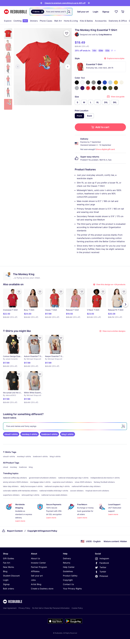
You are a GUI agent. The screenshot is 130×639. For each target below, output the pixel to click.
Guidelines (68, 571)
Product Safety (70, 575)
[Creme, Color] (121, 82)
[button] (65, 3)
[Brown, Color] (116, 88)
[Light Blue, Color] (110, 82)
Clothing (20, 21)
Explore (7, 21)
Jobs (33, 580)
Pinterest (104, 576)
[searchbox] (65, 426)
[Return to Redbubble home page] (15, 11)
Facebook (104, 563)
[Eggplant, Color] (82, 88)
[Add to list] (67, 33)
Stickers (34, 21)
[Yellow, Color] (116, 82)
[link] (11, 434)
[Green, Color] (105, 88)
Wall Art (58, 21)
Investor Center (38, 562)
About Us (35, 558)
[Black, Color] (77, 82)
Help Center (69, 567)
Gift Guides (8, 558)
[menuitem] (7, 20)
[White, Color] (82, 82)
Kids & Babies (86, 21)
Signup (6, 584)
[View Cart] (123, 12)
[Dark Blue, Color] (99, 82)
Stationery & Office (118, 21)
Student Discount (11, 575)
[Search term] (68, 11)
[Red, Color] (88, 88)
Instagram (104, 558)
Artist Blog (36, 584)
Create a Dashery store (42, 588)
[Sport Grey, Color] (77, 88)
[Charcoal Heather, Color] (88, 82)
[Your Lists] (116, 12)
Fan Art (6, 562)
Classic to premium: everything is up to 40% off (65, 3)
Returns (66, 562)
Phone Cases (46, 21)
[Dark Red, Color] (94, 88)
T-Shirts (7, 452)
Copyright (68, 580)
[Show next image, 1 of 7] (67, 66)
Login (5, 580)
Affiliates (35, 571)
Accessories (101, 21)
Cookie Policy (77, 608)
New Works (8, 567)
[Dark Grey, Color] (99, 88)
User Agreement (10, 608)
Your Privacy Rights (72, 588)
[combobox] (51, 11)
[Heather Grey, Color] (94, 82)
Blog (5, 571)
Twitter (103, 567)
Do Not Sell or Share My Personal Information (51, 608)
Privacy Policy (24, 608)
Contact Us (68, 584)
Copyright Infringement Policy (42, 531)
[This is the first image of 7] (17, 66)
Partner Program (39, 567)
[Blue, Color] (105, 82)
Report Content (15, 531)
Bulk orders (8, 588)
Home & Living (71, 21)
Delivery (67, 558)
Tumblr (103, 571)
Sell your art (37, 575)
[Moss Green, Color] (110, 88)
